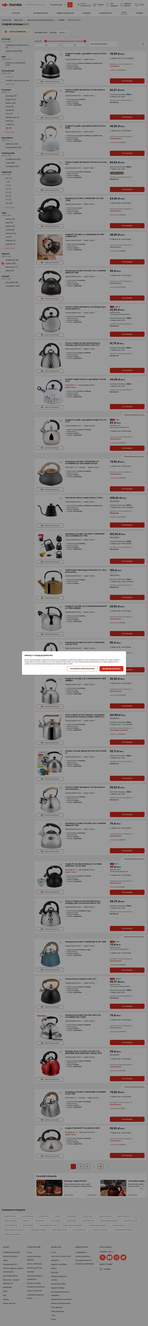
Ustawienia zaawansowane (82, 668)
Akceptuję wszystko (111, 668)
